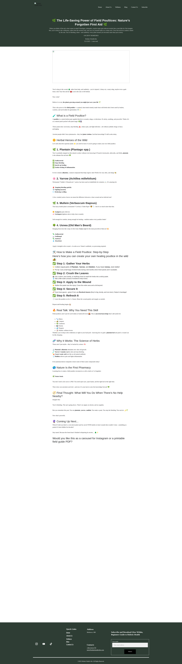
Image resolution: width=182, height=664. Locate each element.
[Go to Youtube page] (44, 644)
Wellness (118, 7)
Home (100, 7)
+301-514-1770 (91, 648)
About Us (108, 7)
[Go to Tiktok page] (51, 644)
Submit (130, 651)
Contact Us (134, 7)
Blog (125, 7)
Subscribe (144, 7)
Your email (115, 641)
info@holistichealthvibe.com (95, 650)
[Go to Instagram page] (36, 644)
